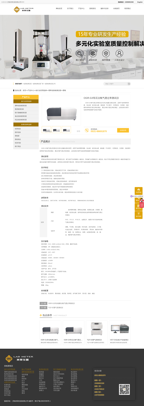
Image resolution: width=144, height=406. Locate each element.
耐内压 (41, 378)
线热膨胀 (42, 382)
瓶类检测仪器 (19, 109)
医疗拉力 (56, 376)
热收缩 (24, 379)
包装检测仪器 (27, 83)
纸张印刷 (18, 143)
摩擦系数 (25, 385)
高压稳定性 (57, 388)
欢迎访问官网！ (13, 2)
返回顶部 (138, 216)
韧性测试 (56, 386)
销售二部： (98, 386)
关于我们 (70, 8)
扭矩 (72, 384)
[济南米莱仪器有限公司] (23, 12)
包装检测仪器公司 (50, 83)
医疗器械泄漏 (58, 378)
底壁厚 (41, 376)
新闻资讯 (92, 8)
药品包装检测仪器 (21, 119)
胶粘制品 (18, 139)
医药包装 (18, 132)
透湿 (23, 393)
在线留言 (116, 8)
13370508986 (99, 395)
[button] (78, 114)
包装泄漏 (25, 374)
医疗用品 (18, 146)
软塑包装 (18, 129)
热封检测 (74, 390)
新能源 (17, 136)
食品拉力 (74, 380)
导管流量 (56, 390)
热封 (23, 383)
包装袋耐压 (75, 388)
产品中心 (81, 8)
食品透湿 (74, 378)
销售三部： (98, 392)
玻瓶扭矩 (42, 384)
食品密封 (74, 372)
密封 (23, 387)
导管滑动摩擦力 (58, 382)
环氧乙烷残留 (58, 384)
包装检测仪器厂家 (38, 83)
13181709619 (99, 389)
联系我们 (128, 8)
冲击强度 (25, 389)
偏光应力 (42, 386)
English (140, 2)
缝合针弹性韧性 (58, 374)
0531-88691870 (100, 375)
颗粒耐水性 (43, 388)
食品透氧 (74, 376)
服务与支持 (104, 8)
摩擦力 (73, 382)
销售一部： (98, 380)
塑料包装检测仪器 (54, 90)
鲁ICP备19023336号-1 (43, 401)
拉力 (23, 381)
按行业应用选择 (41, 90)
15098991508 (99, 383)
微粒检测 (56, 372)
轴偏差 (41, 374)
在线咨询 (123, 130)
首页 (24, 90)
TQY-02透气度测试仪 (55, 307)
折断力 (41, 390)
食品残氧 (74, 374)
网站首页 (59, 8)
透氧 (64, 90)
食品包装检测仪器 (21, 116)
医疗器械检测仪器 (21, 112)
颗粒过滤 (56, 380)
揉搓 (23, 376)
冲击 (40, 380)
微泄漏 (41, 372)
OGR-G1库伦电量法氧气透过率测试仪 (61, 303)
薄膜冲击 (74, 386)
